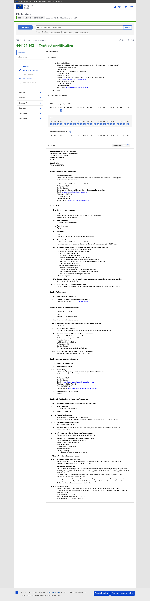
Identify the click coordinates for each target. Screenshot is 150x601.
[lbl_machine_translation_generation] (70, 132)
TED (17, 40)
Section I (22, 92)
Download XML (28, 66)
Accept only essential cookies (122, 593)
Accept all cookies (101, 593)
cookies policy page (53, 592)
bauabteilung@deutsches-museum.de (74, 79)
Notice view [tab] (21, 52)
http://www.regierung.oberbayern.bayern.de (82, 388)
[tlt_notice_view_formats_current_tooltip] (128, 145)
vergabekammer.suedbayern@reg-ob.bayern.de (78, 382)
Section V (22, 108)
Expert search (67, 32)
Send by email (28, 78)
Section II (22, 98)
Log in (119, 7)
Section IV (23, 103)
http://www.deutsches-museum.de (77, 87)
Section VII (23, 118)
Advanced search (55, 32)
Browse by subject (80, 32)
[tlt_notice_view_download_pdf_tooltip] (51, 124)
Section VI (23, 113)
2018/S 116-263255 (81, 301)
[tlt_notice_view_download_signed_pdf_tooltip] (61, 110)
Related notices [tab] (23, 57)
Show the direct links (30, 70)
